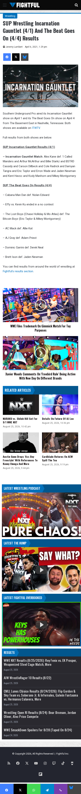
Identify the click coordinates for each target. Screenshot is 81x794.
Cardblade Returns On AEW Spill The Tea (57, 458)
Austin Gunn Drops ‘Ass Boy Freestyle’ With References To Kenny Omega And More (20, 460)
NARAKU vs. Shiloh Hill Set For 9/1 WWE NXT (20, 420)
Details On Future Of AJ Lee (58, 419)
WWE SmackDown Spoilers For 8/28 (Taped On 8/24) (38, 730)
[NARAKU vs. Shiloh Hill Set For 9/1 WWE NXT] (21, 404)
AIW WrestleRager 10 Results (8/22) (27, 678)
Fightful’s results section (18, 271)
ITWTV (35, 128)
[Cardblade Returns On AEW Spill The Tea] (60, 442)
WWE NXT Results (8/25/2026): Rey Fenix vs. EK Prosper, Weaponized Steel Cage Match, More (40, 662)
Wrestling (10, 16)
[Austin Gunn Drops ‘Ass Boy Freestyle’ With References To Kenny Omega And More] (21, 442)
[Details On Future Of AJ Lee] (60, 404)
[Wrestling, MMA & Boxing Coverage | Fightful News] (24, 5)
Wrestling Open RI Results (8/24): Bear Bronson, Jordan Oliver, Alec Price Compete (40, 714)
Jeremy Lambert (14, 47)
